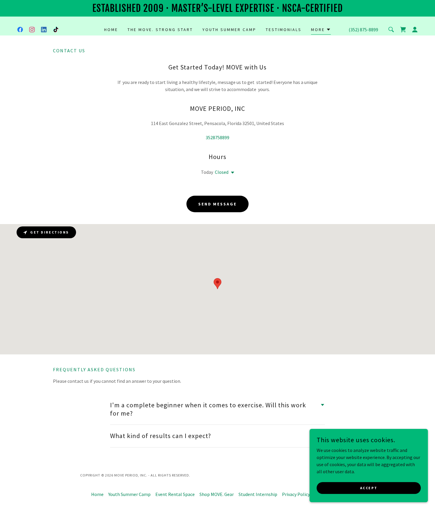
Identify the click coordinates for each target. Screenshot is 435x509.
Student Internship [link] (258, 494)
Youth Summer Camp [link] (229, 29)
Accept (368, 488)
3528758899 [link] (217, 137)
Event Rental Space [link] (175, 494)
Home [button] (97, 494)
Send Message (217, 204)
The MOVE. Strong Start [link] (160, 29)
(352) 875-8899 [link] (363, 30)
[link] (20, 29)
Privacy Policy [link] (296, 494)
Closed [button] (221, 172)
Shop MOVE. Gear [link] (216, 494)
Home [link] (111, 29)
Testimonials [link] (284, 29)
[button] (321, 30)
